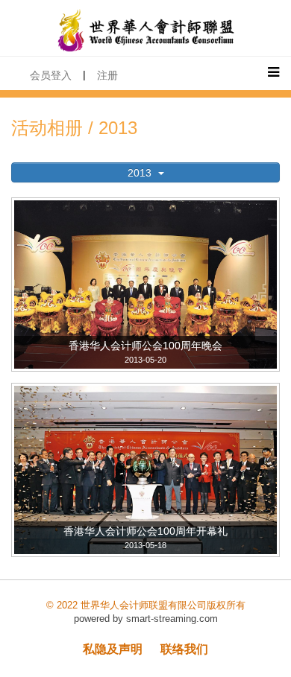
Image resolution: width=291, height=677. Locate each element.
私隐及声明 (113, 649)
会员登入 (51, 75)
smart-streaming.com (172, 618)
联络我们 (184, 649)
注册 (107, 75)
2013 (141, 173)
